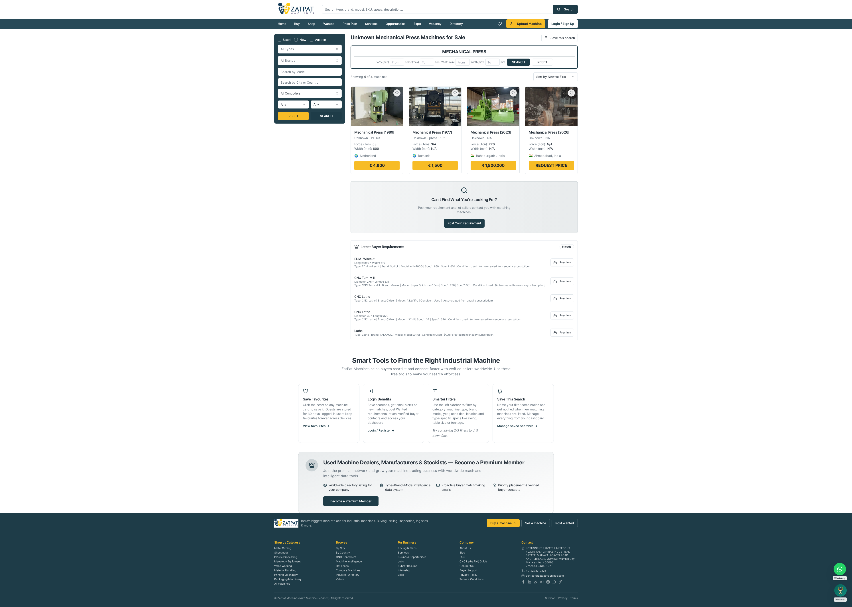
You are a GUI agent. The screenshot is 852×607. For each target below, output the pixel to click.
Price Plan (350, 24)
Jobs (401, 561)
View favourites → (316, 426)
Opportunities (396, 24)
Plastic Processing (285, 557)
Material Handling (285, 570)
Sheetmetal (281, 552)
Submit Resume (407, 566)
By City (340, 548)
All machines (282, 583)
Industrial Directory (347, 574)
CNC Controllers (346, 557)
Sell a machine (535, 523)
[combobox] (310, 49)
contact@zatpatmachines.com (545, 575)
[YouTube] (542, 582)
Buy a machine (501, 523)
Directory (456, 24)
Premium (565, 262)
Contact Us (466, 566)
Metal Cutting (282, 548)
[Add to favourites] (396, 93)
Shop (311, 24)
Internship (404, 570)
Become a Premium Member (350, 501)
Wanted (329, 24)
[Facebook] (523, 582)
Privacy (563, 598)
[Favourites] (500, 24)
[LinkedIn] (529, 582)
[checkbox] (279, 39)
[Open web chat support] (840, 590)
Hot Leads (342, 566)
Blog (462, 552)
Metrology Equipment (287, 561)
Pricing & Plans (407, 548)
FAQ (462, 557)
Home (282, 24)
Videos (340, 579)
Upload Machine (529, 24)
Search (569, 9)
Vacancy (435, 24)
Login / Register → (381, 430)
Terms (574, 598)
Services (371, 24)
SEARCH (326, 116)
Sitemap (550, 598)
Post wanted (564, 523)
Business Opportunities (412, 557)
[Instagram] (548, 582)
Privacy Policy (468, 574)
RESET (293, 116)
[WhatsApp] (554, 582)
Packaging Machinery (288, 579)
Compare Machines (348, 570)
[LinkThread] (560, 582)
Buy (297, 24)
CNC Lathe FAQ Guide (473, 561)
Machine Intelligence (349, 561)
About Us (465, 548)
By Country (343, 552)
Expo (417, 24)
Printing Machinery (286, 574)
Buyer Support (468, 570)
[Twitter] (535, 582)
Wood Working (283, 566)
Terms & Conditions (471, 579)
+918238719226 (536, 570)
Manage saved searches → (517, 426)
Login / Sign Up (562, 24)
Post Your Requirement (464, 223)
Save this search (562, 38)
